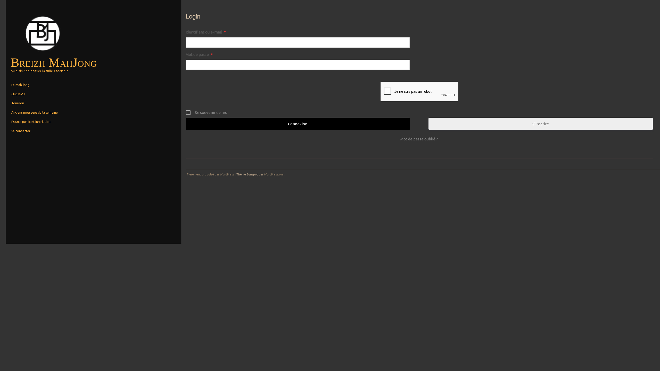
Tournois (17, 103)
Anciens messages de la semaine (34, 112)
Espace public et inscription (31, 121)
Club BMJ (18, 94)
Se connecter (20, 131)
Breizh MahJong (54, 62)
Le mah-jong (20, 85)
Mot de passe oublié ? (419, 139)
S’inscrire (540, 124)
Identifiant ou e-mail (206, 32)
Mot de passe (199, 54)
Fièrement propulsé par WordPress (210, 174)
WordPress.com (274, 174)
